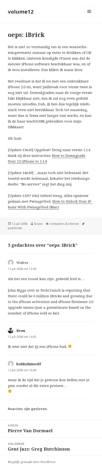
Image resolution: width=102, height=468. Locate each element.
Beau (20, 330)
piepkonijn (15, 228)
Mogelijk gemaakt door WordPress (32, 462)
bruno (38, 224)
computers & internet (64, 224)
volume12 (21, 11)
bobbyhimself (28, 363)
